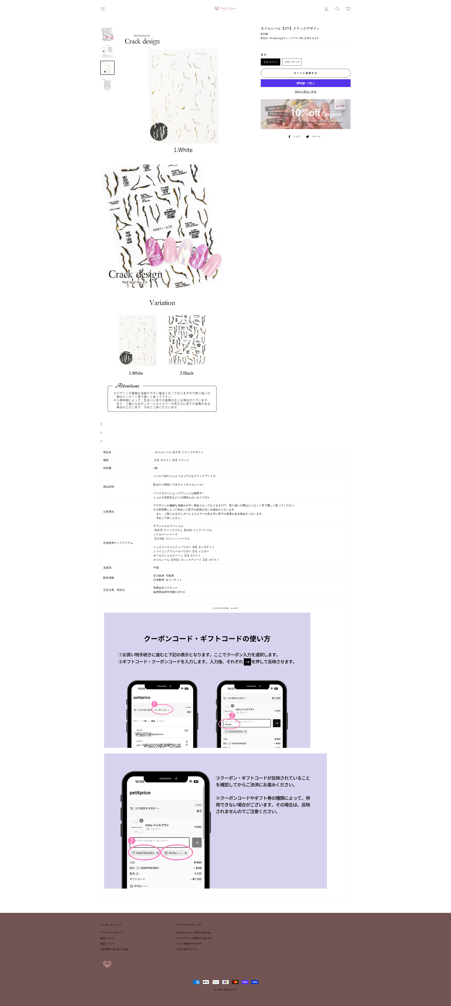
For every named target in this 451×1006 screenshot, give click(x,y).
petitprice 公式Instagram (194, 932)
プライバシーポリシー (112, 932)
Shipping (275, 38)
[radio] (270, 62)
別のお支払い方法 (306, 91)
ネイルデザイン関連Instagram (194, 938)
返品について (107, 938)
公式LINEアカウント (188, 949)
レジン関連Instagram (189, 943)
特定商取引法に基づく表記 (114, 949)
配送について (107, 943)
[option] (183, 93)
